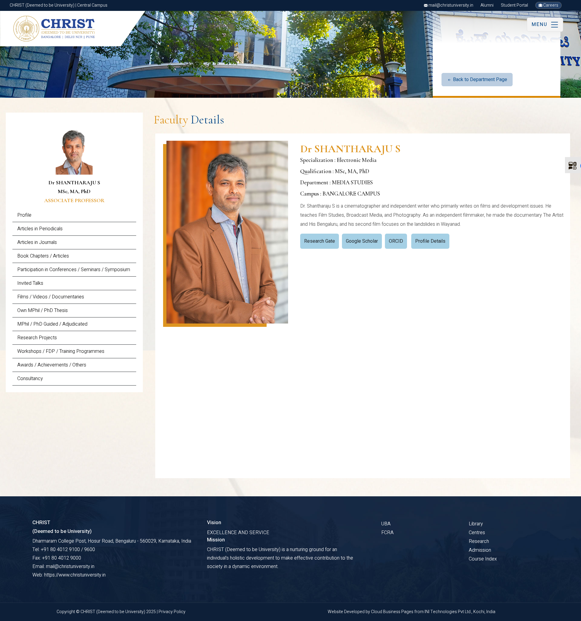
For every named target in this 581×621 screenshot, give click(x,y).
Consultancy (30, 378)
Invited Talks (30, 283)
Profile (24, 215)
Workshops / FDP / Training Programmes (60, 351)
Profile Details (430, 241)
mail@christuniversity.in (450, 5)
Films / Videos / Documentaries (50, 297)
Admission (480, 550)
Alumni (487, 5)
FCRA (387, 532)
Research (479, 541)
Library (476, 523)
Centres (477, 532)
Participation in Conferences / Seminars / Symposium (73, 269)
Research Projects (37, 337)
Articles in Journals (37, 242)
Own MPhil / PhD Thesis (42, 310)
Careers (550, 5)
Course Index (483, 559)
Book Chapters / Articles (43, 256)
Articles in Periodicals (40, 228)
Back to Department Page (479, 79)
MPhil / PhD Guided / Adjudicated (52, 324)
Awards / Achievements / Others (51, 365)
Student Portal (514, 5)
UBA (386, 523)
